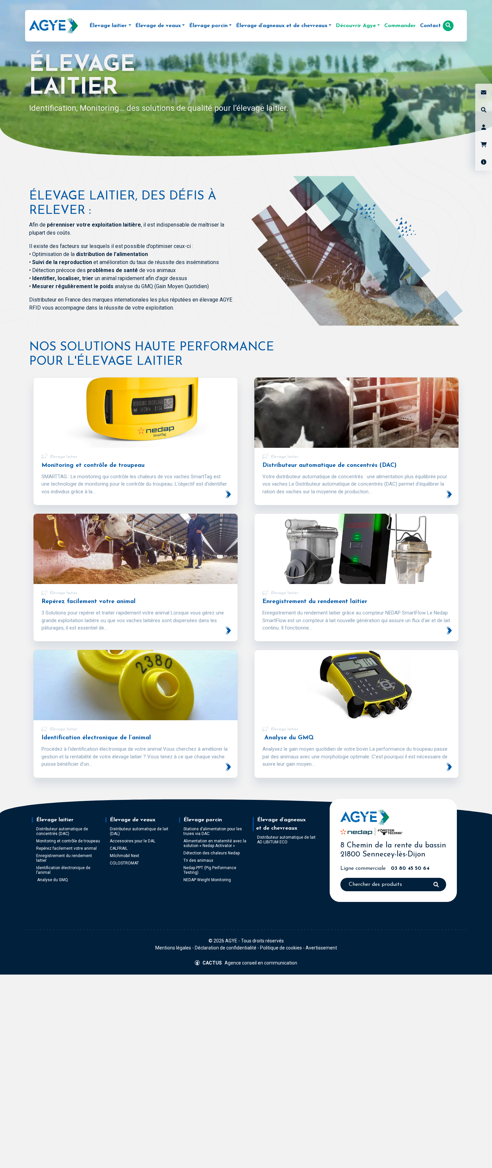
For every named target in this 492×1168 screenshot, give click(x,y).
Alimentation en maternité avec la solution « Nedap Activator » (214, 843)
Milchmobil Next (124, 855)
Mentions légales (173, 947)
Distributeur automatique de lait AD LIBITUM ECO (286, 839)
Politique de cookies (281, 947)
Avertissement (321, 947)
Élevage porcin (202, 820)
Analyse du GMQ (52, 880)
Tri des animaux (198, 860)
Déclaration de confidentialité (225, 947)
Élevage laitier (55, 820)
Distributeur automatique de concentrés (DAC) (62, 831)
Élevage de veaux (132, 820)
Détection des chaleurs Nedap (211, 853)
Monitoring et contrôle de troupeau (68, 841)
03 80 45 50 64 (410, 868)
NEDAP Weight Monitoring (207, 880)
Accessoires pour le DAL (132, 841)
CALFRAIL (119, 848)
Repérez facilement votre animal (66, 848)
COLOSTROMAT (124, 863)
